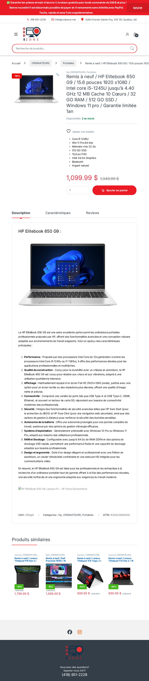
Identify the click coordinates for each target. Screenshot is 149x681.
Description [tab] (21, 213)
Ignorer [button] (137, 7)
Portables (68, 63)
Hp (67, 72)
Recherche (132, 48)
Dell (47, 555)
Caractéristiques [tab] (58, 213)
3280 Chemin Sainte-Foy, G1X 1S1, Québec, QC (110, 19)
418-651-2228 (38, 19)
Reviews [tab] (92, 213)
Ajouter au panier (117, 190)
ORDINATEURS (40, 63)
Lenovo (18, 555)
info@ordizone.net (65, 19)
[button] (57, 74)
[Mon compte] (128, 34)
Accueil (16, 63)
